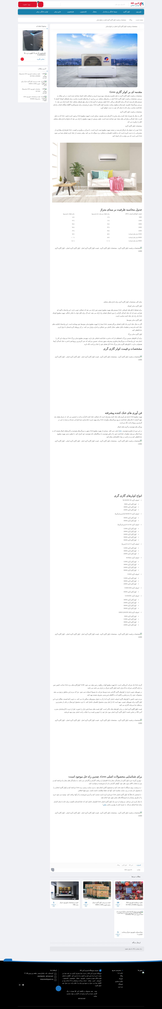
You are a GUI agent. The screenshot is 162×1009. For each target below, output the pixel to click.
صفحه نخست (139, 20)
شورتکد (121, 978)
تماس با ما (120, 973)
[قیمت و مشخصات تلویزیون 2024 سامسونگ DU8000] (44, 98)
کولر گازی (134, 709)
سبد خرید (120, 987)
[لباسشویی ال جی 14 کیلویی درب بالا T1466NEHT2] (33, 40)
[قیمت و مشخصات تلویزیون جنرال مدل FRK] (65, 890)
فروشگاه (120, 984)
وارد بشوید (127, 949)
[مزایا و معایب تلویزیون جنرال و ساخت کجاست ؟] (129, 920)
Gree (120, 431)
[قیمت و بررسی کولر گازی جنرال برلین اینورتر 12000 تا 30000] (97, 890)
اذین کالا (131, 865)
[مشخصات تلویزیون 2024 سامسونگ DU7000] (44, 91)
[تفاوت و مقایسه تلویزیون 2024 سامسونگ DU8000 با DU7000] (129, 890)
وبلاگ (130, 20)
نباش (104, 805)
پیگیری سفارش (119, 981)
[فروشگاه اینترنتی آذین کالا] (136, 4)
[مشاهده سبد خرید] (40, 4)
